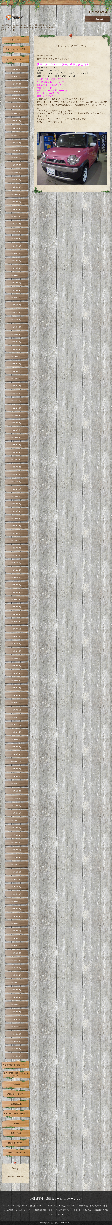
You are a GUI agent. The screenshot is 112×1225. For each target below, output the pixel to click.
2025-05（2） (16, 180)
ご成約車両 (15, 1084)
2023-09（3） (16, 327)
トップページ (15, 40)
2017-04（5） (16, 842)
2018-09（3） (16, 739)
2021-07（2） (16, 511)
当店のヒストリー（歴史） (16, 49)
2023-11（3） (16, 312)
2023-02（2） (16, 378)
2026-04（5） (16, 99)
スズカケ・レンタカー (16, 1094)
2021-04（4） (16, 533)
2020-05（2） (16, 614)
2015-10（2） (16, 968)
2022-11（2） (16, 401)
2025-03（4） (16, 194)
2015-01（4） (16, 1019)
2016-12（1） (16, 872)
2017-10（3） (16, 798)
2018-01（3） (16, 783)
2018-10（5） (16, 732)
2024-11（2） (16, 224)
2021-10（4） (16, 489)
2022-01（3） (16, 474)
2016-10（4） (16, 887)
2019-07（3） (16, 673)
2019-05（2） (16, 688)
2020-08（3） (16, 592)
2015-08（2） (16, 975)
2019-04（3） (16, 695)
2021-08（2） (16, 504)
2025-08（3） (16, 157)
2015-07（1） (16, 982)
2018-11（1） (16, 725)
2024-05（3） (16, 268)
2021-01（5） (16, 555)
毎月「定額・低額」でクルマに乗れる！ (16, 1074)
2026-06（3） (16, 84)
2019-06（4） (16, 680)
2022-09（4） (16, 415)
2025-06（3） (16, 172)
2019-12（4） (16, 644)
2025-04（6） (16, 187)
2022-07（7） (16, 430)
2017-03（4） (16, 850)
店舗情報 (15, 1123)
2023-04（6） (16, 364)
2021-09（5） (16, 496)
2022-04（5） (16, 452)
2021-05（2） (16, 526)
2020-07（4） (16, 599)
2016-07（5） (16, 909)
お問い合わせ (16, 1133)
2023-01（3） (16, 386)
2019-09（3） (16, 658)
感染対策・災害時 (15, 1143)
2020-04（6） (16, 621)
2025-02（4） (16, 202)
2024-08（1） (16, 246)
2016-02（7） (16, 938)
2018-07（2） (16, 754)
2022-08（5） (16, 423)
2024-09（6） (16, 239)
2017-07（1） (16, 820)
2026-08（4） (16, 69)
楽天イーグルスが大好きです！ (16, 1113)
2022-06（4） (16, 437)
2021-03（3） (16, 540)
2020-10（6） (16, 577)
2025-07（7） (16, 165)
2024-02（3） (16, 290)
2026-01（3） (16, 121)
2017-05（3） (16, 835)
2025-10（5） (16, 143)
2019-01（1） (16, 717)
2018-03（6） (16, 769)
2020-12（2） (16, 563)
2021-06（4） (16, 518)
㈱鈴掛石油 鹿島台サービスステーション (56, 1198)
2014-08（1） (16, 1056)
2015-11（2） (16, 960)
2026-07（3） (16, 76)
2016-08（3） (16, 901)
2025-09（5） (16, 150)
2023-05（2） (16, 356)
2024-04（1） (16, 275)
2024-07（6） (16, 253)
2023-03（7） (16, 371)
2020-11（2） (16, 570)
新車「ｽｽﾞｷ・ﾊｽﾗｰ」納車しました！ (53, 59)
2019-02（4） (16, 710)
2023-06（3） (16, 349)
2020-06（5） (16, 607)
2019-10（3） (16, 651)
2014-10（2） (16, 1041)
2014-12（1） (16, 1026)
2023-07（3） (16, 342)
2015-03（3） (16, 1012)
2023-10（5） (16, 320)
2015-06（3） (16, 990)
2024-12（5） (16, 216)
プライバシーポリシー (16, 1152)
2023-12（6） (16, 305)
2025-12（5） (16, 128)
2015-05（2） (16, 997)
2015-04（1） (16, 1004)
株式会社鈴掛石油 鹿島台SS (51, 1223)
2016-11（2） (16, 879)
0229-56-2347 (99, 12)
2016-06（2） (16, 916)
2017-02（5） (16, 857)
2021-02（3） (16, 548)
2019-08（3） (16, 666)
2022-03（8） (16, 459)
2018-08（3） (16, 747)
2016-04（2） (16, 923)
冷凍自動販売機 (15, 1104)
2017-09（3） (16, 806)
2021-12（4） (16, 482)
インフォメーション (15, 59)
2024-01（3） (16, 297)
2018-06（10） (16, 761)
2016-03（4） (16, 931)
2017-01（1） (16, 864)
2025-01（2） (16, 209)
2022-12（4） (16, 393)
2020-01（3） (16, 636)
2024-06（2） (16, 261)
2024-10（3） (16, 231)
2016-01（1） (16, 945)
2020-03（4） (16, 629)
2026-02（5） (16, 113)
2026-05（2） (16, 91)
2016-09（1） (16, 894)
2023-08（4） (16, 334)
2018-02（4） (16, 776)
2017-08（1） (16, 813)
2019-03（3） (16, 702)
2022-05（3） (16, 445)
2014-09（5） (16, 1049)
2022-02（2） (16, 467)
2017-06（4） (16, 828)
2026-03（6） (16, 106)
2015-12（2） (16, 953)
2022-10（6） (16, 408)
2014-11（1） (16, 1034)
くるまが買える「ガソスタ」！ (15, 1065)
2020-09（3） (16, 585)
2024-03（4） (16, 283)
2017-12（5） (16, 791)
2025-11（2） (16, 135)
